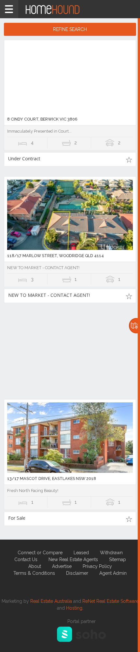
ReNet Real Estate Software (110, 601)
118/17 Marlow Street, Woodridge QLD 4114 (55, 255)
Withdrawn (111, 552)
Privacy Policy (97, 566)
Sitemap (117, 559)
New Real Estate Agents (73, 559)
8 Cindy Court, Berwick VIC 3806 (42, 119)
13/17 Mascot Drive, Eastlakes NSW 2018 (51, 478)
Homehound (70, 9)
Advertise (62, 566)
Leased (81, 552)
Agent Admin (113, 573)
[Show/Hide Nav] (9, 9)
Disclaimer (77, 573)
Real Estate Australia (51, 601)
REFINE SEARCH (70, 29)
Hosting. (74, 608)
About (34, 566)
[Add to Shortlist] (128, 159)
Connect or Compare (40, 552)
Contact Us (25, 559)
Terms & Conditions (34, 573)
